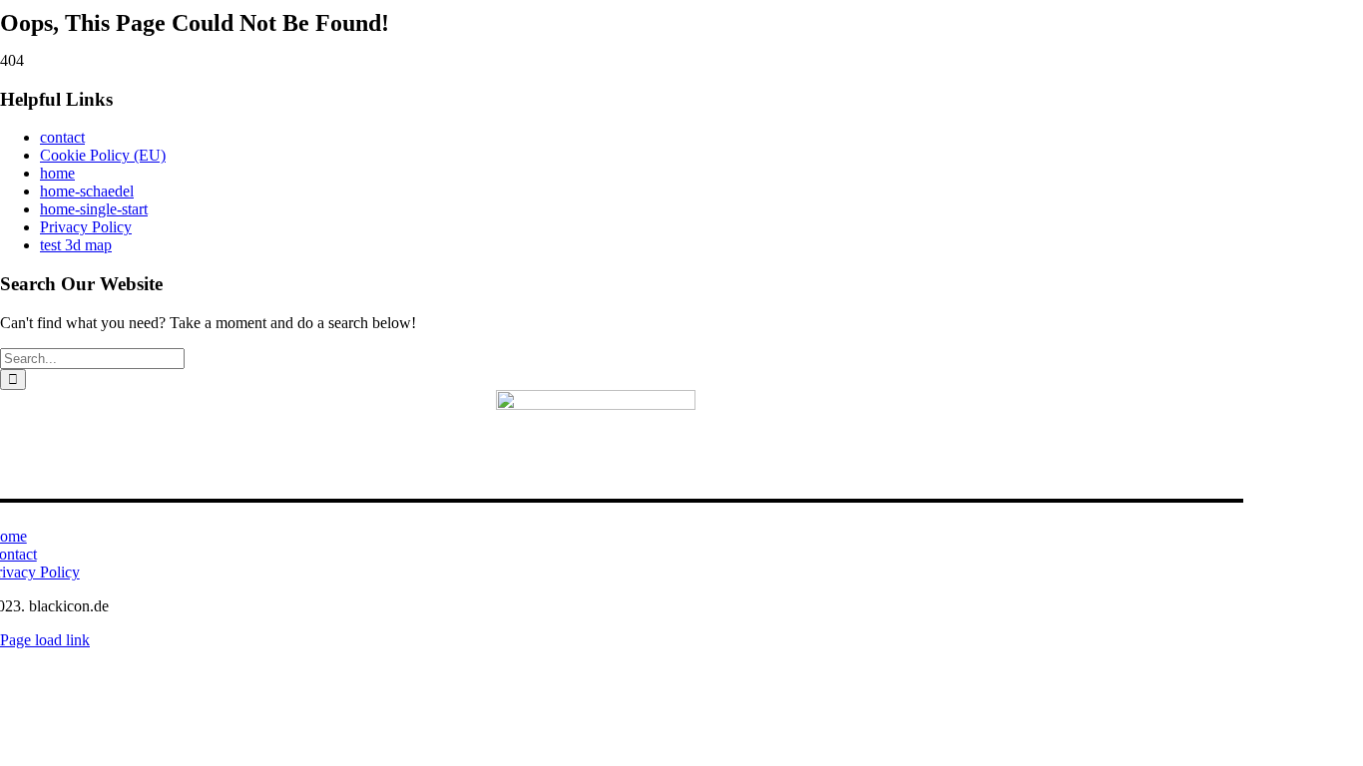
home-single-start (94, 208)
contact (62, 137)
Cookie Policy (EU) (103, 155)
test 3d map (76, 244)
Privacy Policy (86, 226)
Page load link (45, 639)
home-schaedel (87, 191)
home (57, 173)
